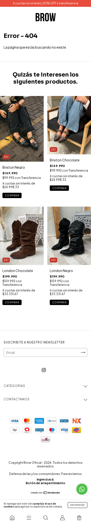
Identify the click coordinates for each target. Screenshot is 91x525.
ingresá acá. (45, 479)
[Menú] (28, 517)
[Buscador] (45, 517)
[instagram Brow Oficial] (44, 370)
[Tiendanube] (45, 493)
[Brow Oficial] (12, 517)
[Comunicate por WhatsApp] (81, 489)
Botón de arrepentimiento (45, 483)
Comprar (12, 195)
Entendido (77, 505)
